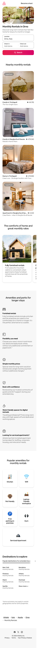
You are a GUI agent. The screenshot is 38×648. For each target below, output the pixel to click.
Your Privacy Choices (25, 638)
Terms (14, 638)
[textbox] (10, 46)
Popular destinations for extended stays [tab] (16, 561)
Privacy (7, 638)
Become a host (27, 3)
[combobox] (18, 39)
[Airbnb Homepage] (4, 3)
